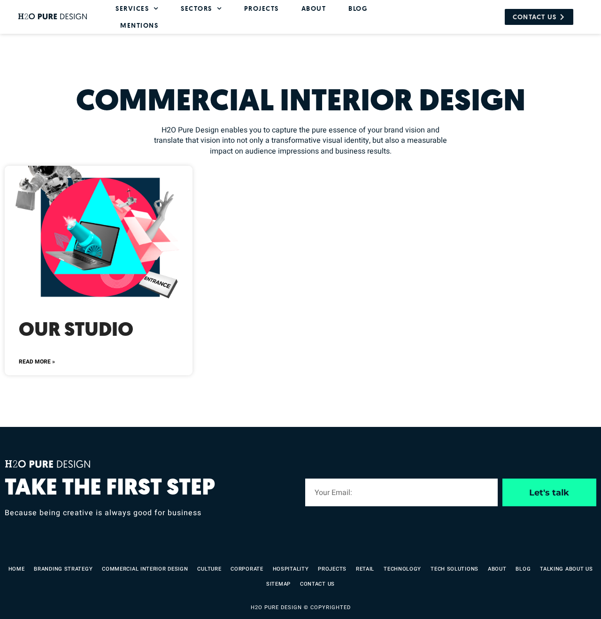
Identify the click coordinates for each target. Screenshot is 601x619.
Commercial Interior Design (145, 569)
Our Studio (76, 329)
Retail (365, 569)
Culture (209, 569)
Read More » (37, 361)
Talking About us (566, 569)
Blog (357, 8)
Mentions (139, 25)
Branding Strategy (63, 569)
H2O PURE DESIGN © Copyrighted (301, 607)
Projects (261, 8)
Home (16, 569)
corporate (247, 569)
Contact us (317, 584)
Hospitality (291, 569)
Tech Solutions (454, 569)
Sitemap (278, 584)
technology (402, 569)
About (313, 8)
